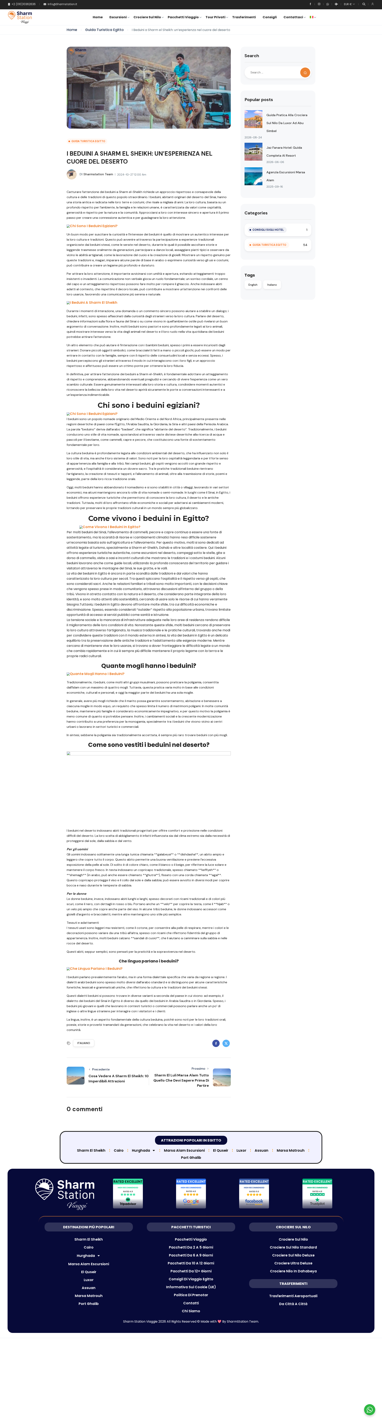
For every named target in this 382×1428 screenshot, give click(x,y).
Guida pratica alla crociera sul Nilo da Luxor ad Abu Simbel (286, 123)
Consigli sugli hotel (268, 229)
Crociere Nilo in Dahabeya (293, 1271)
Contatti (191, 1303)
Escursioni (118, 17)
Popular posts (259, 99)
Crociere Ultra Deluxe (293, 1263)
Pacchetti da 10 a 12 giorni (191, 1263)
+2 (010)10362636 (24, 4)
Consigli (270, 17)
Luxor (241, 1150)
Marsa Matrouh (291, 1150)
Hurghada (141, 1150)
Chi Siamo (191, 1311)
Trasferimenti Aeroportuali (293, 1296)
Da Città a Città (293, 1304)
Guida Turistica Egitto (104, 30)
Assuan (261, 1150)
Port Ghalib (191, 1157)
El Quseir (220, 1150)
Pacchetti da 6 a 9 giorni (191, 1255)
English (252, 284)
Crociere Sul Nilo (147, 17)
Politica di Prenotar (191, 1295)
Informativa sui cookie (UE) (191, 1287)
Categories (256, 213)
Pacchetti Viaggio (183, 17)
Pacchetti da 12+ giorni (191, 1271)
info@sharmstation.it (62, 4)
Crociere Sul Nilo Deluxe (293, 1255)
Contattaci (293, 17)
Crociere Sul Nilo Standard (293, 1247)
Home (98, 17)
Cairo (119, 1150)
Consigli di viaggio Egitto (191, 1279)
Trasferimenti (244, 17)
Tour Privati (215, 17)
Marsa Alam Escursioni (184, 1150)
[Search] (305, 72)
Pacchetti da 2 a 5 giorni (191, 1247)
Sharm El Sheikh (91, 1150)
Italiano (83, 1043)
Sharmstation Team (96, 174)
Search (252, 56)
